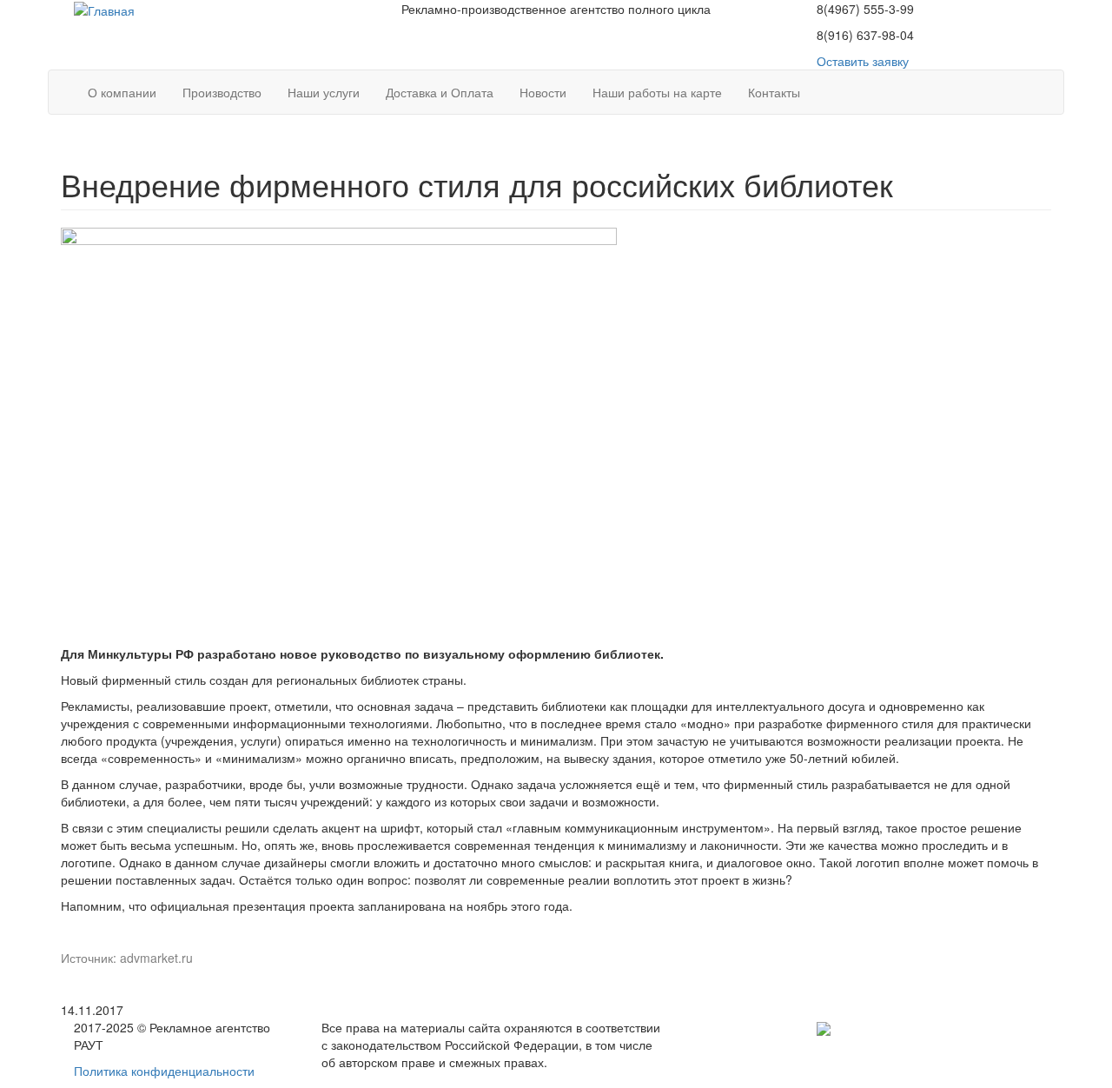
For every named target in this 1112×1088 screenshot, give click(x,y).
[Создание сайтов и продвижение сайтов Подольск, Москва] (824, 1027)
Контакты (774, 92)
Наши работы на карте (657, 92)
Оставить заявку (863, 61)
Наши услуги (324, 92)
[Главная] (104, 8)
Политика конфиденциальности (164, 1070)
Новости (543, 92)
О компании (122, 92)
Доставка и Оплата (439, 92)
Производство (221, 92)
